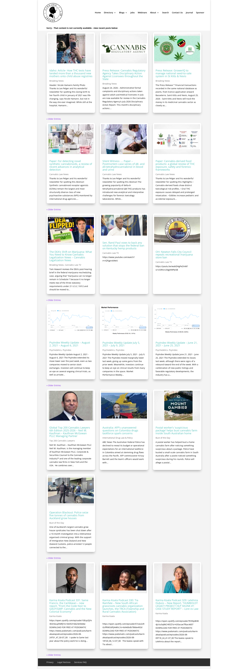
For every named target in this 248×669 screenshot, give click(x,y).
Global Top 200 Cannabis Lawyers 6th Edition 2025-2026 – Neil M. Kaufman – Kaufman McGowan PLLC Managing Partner (69, 432)
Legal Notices (63, 662)
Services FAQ (80, 662)
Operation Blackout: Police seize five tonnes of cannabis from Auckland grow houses (68, 515)
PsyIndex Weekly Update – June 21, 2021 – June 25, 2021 (176, 344)
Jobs (132, 12)
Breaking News (56, 80)
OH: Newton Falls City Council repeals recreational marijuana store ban (174, 254)
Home (98, 12)
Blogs (121, 12)
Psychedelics (55, 350)
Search (165, 12)
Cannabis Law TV (73, 265)
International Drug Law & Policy (117, 437)
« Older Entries (53, 119)
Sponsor (200, 12)
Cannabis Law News (59, 174)
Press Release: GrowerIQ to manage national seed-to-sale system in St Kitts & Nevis (173, 73)
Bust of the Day (163, 437)
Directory (108, 12)
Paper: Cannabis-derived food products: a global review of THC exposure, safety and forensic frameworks (175, 165)
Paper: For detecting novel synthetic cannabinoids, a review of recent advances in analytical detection (70, 165)
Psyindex (67, 350)
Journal (189, 12)
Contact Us (177, 12)
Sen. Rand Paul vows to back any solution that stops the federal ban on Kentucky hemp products (123, 245)
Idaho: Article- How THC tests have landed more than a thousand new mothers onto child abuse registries (70, 73)
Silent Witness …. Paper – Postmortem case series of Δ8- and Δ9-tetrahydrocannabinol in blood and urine (123, 165)
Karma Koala (55, 616)
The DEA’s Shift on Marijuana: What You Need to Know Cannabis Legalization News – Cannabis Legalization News (70, 256)
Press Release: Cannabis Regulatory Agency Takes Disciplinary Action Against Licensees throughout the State (123, 75)
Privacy (50, 662)
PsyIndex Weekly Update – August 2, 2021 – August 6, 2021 (69, 344)
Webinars (142, 12)
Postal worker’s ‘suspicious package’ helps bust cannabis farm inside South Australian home (176, 430)
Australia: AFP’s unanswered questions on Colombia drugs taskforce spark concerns (120, 430)
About (153, 12)
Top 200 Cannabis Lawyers (62, 440)
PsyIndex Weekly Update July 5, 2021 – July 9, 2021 (121, 344)
